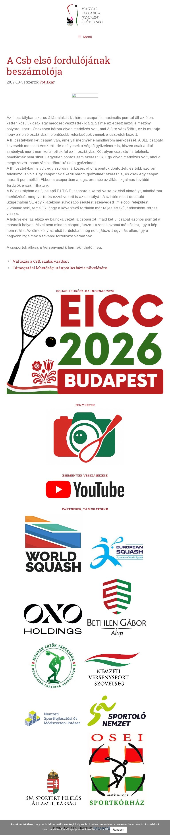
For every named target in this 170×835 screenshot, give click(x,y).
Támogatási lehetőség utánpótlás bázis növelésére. (60, 267)
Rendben (118, 829)
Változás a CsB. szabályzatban (41, 261)
